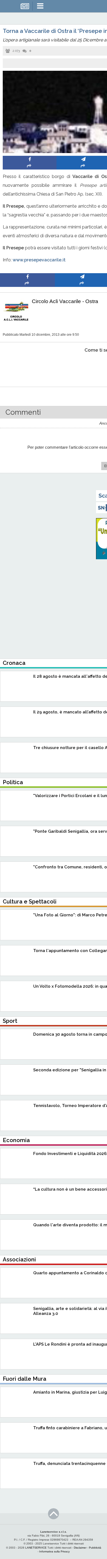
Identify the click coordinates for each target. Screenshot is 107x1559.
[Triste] (82, 367)
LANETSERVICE (36, 1547)
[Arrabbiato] (27, 367)
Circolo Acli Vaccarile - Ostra (65, 301)
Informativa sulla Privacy (54, 1551)
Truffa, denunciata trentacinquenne (69, 1463)
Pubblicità (95, 1547)
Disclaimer (80, 1547)
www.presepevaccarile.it (39, 259)
